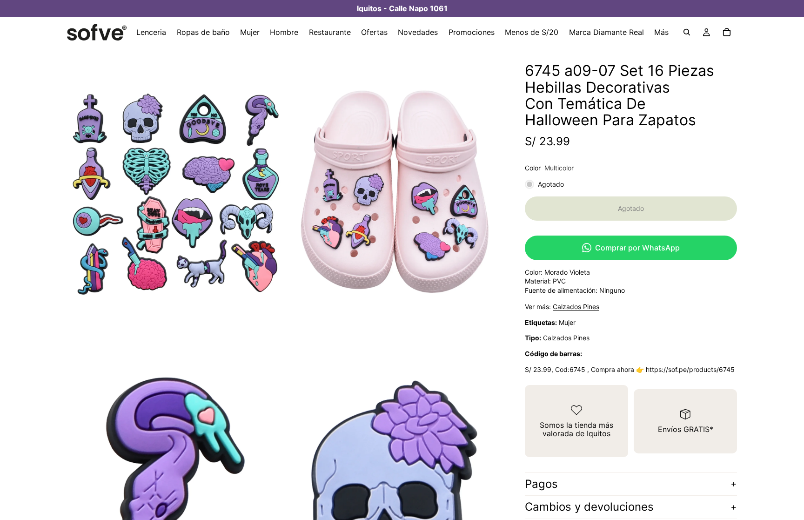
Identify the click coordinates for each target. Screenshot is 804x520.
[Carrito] (727, 32)
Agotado (631, 208)
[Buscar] (687, 32)
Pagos (541, 484)
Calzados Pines (576, 307)
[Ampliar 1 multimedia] (175, 192)
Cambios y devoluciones (589, 506)
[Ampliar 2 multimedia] (394, 192)
